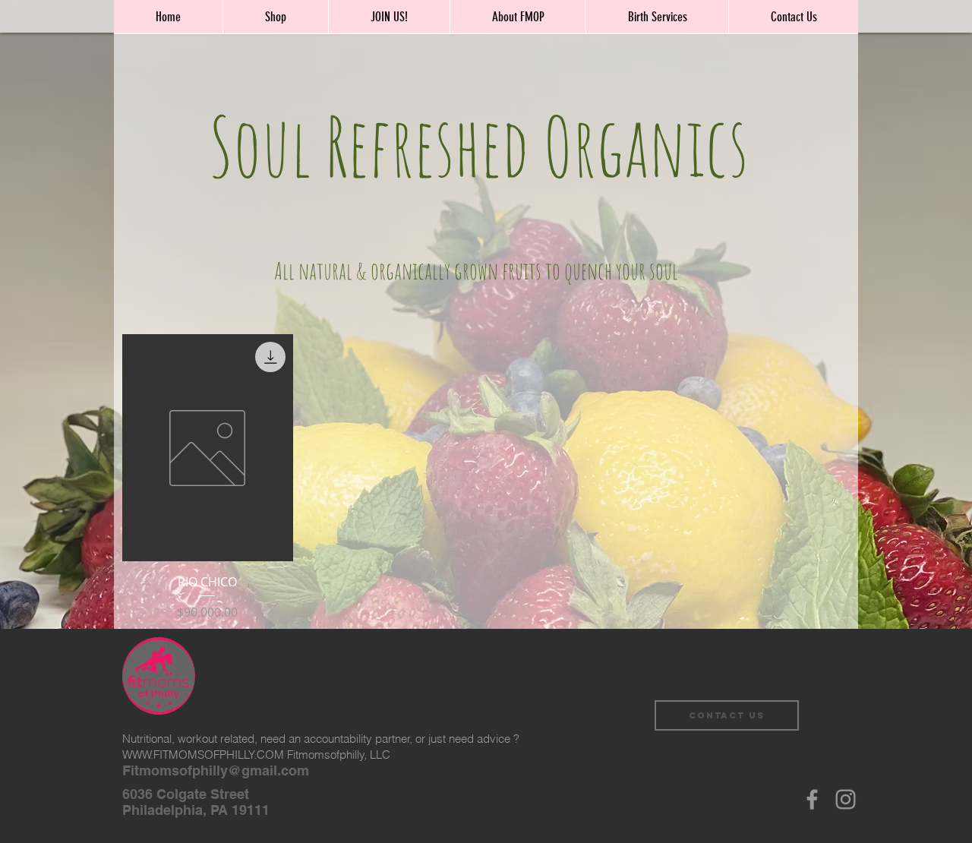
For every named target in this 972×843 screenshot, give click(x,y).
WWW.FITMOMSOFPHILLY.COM (203, 754)
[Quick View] (207, 447)
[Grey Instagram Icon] (845, 799)
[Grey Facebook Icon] (812, 799)
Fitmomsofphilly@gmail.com (215, 770)
